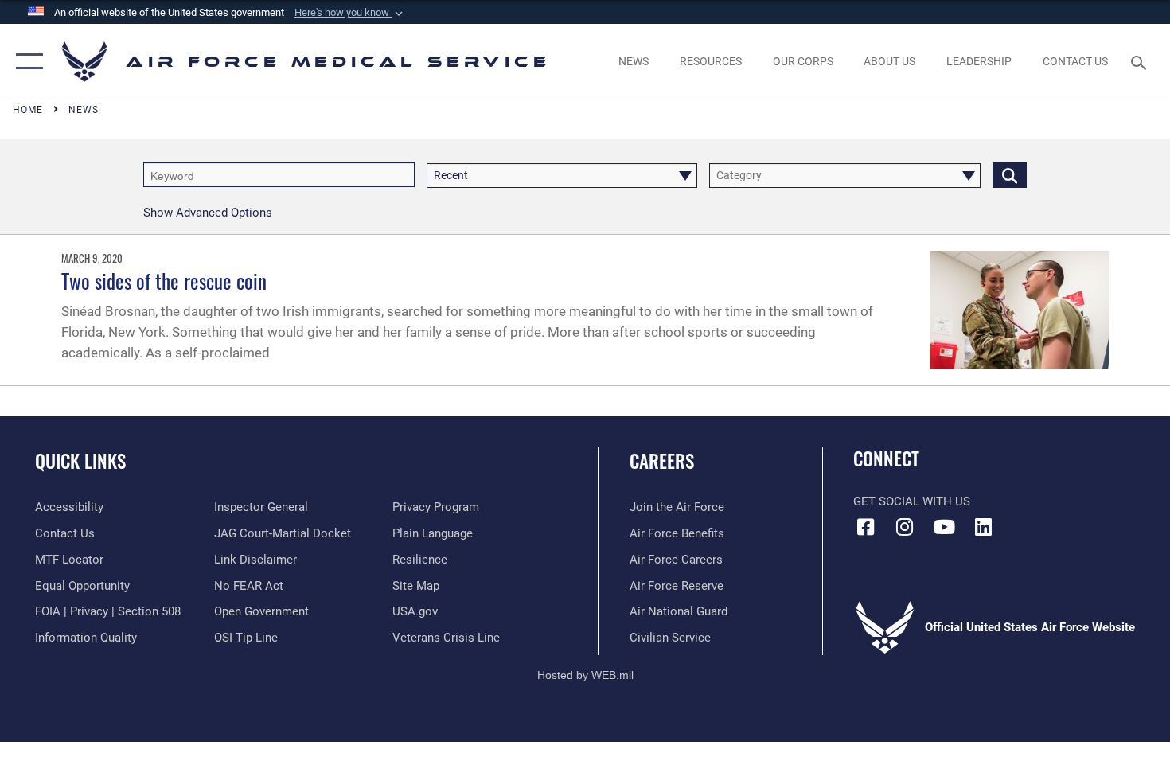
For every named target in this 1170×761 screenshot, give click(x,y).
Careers (662, 460)
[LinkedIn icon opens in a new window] (983, 527)
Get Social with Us (911, 501)
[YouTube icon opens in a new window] (944, 527)
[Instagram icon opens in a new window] (905, 527)
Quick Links (80, 460)
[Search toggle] (1141, 61)
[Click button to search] (1010, 174)
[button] (350, 13)
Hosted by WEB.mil (585, 675)
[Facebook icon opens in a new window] (865, 527)
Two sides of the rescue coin (164, 280)
